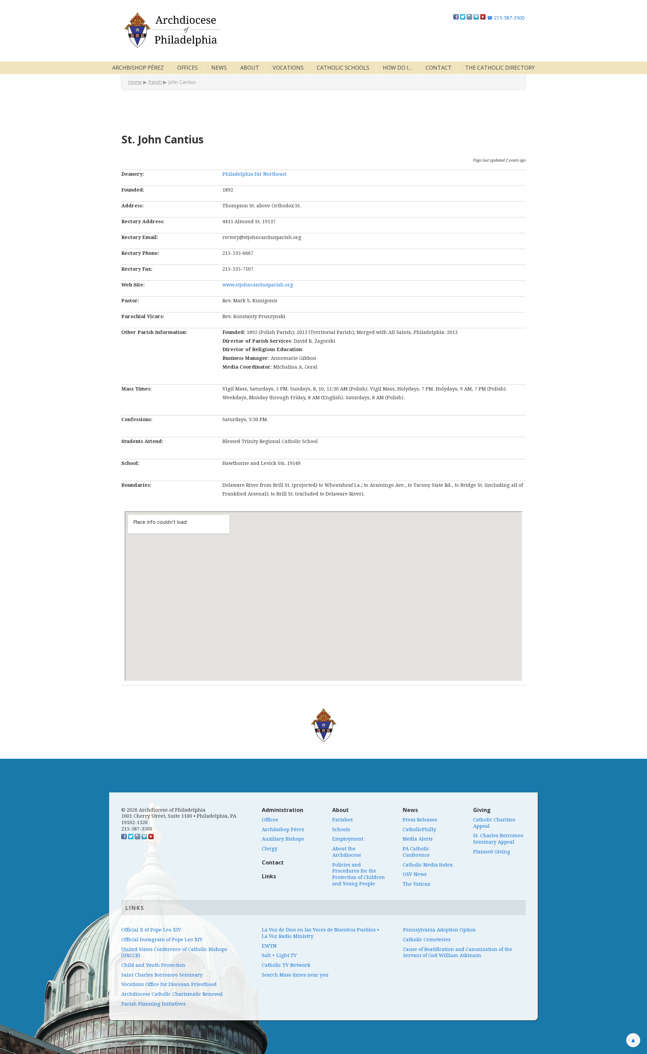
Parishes (342, 819)
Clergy (269, 848)
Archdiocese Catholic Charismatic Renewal (172, 994)
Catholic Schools (343, 67)
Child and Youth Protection (153, 965)
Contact (439, 67)
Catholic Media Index (428, 865)
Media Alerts (418, 839)
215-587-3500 (505, 17)
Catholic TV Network (286, 965)
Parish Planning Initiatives (153, 1004)
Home (135, 82)
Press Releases (420, 819)
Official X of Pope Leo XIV (151, 929)
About (249, 67)
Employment (347, 839)
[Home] (171, 30)
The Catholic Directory (500, 67)
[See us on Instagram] (137, 837)
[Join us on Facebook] (456, 17)
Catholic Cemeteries (427, 939)
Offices (187, 67)
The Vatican (417, 884)
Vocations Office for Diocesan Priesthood (169, 984)
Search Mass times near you (295, 975)
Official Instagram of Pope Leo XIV (162, 939)
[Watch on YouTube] (483, 17)
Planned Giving (491, 851)
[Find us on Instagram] (469, 17)
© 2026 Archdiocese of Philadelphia (163, 810)
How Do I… (397, 67)
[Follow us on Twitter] (462, 17)
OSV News (415, 874)
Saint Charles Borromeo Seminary (162, 975)
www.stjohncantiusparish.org (257, 284)
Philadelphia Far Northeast (254, 174)
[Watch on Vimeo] (476, 17)
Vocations (288, 67)
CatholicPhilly (419, 829)
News (219, 67)
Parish (155, 82)
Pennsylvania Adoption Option (439, 929)
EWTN (269, 946)
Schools (341, 829)
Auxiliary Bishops (283, 839)
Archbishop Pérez (138, 67)
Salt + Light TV (279, 955)
